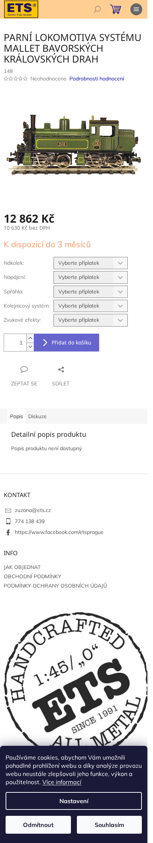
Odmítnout (38, 824)
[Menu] (136, 9)
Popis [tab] (16, 416)
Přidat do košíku (71, 342)
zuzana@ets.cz (33, 510)
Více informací (61, 782)
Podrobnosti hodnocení (96, 78)
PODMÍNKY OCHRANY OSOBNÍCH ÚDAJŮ (55, 585)
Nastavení (73, 801)
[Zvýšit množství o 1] (30, 338)
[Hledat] (97, 9)
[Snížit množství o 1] (30, 347)
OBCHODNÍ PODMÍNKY (32, 576)
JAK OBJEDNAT (22, 567)
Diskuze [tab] (37, 416)
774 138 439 (30, 521)
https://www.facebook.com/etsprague (59, 532)
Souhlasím (109, 824)
